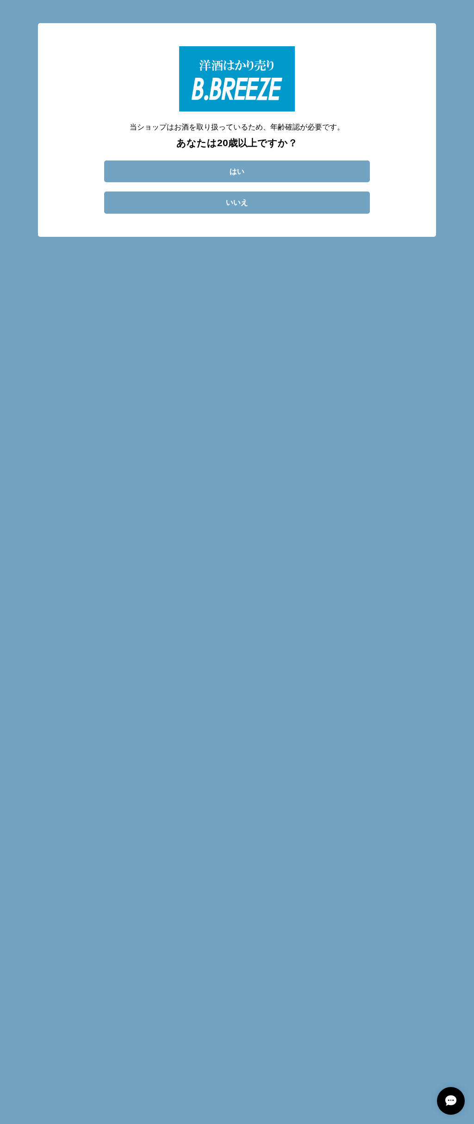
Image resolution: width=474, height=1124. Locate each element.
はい (237, 171)
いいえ (237, 202)
